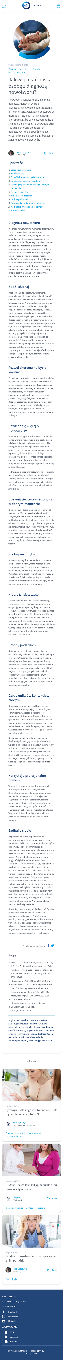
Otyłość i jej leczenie (35, 1207)
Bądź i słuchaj (17, 173)
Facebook (12, 1311)
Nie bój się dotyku (19, 191)
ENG (35, 1353)
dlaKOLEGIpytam (16, 72)
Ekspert (16, 1197)
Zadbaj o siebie (18, 210)
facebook (47, 945)
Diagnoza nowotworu (21, 169)
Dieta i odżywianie (14, 1207)
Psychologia (11, 1279)
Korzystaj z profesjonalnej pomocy (27, 206)
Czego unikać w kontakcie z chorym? (28, 203)
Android (14, 1336)
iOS (12, 1332)
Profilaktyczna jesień (18, 69)
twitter (52, 945)
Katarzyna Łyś (19, 1122)
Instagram (13, 1316)
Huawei (13, 1341)
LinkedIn (12, 1321)
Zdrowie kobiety (13, 1136)
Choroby (37, 69)
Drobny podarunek (19, 199)
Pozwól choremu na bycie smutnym (27, 177)
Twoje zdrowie (35, 1133)
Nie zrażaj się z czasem (21, 195)
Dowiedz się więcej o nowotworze (27, 180)
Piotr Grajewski (24, 152)
